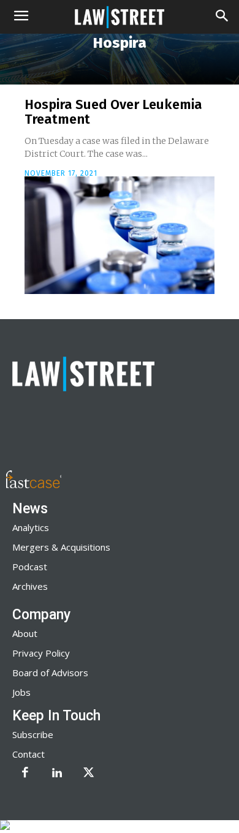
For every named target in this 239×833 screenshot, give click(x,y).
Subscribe (32, 734)
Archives (30, 586)
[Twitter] (89, 773)
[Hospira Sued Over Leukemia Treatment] (119, 235)
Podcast (29, 566)
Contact (28, 754)
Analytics (30, 527)
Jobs (21, 692)
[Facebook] (25, 773)
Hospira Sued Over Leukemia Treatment (113, 111)
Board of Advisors (50, 672)
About (24, 633)
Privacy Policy (41, 653)
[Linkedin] (57, 773)
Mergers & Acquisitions (61, 547)
